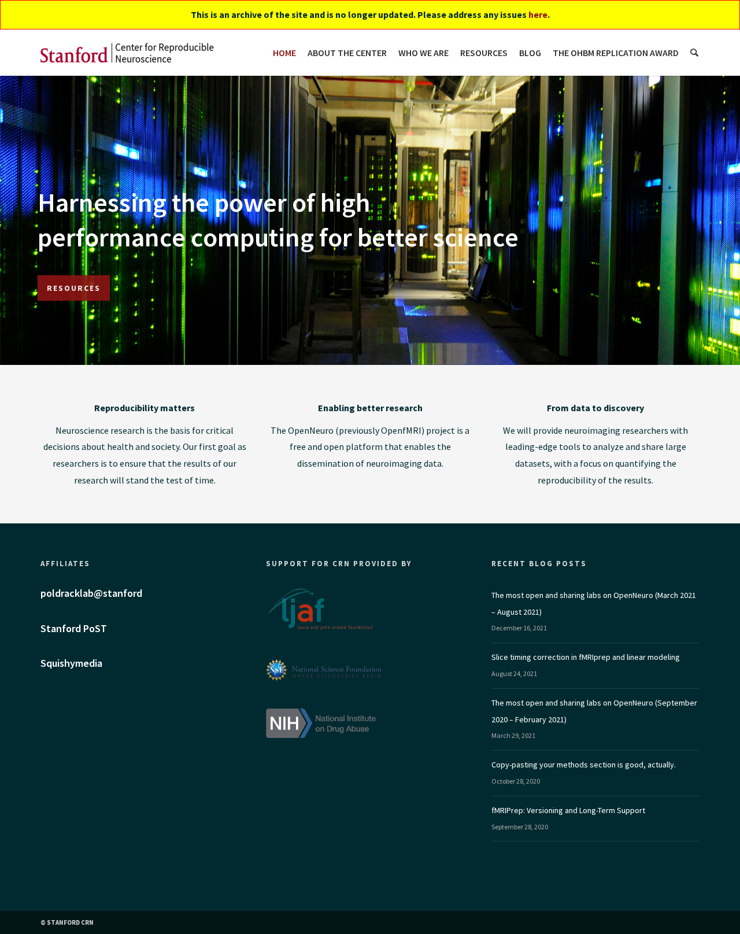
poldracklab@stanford (91, 593)
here (537, 14)
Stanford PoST (73, 628)
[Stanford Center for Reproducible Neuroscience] (127, 52)
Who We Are (423, 52)
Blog (530, 52)
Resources (484, 52)
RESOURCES (74, 288)
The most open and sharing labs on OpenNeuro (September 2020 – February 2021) (594, 711)
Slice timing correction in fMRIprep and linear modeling (585, 657)
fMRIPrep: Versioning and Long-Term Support (568, 810)
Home (284, 52)
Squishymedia (71, 663)
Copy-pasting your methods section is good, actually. (583, 764)
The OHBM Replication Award (616, 52)
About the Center (347, 52)
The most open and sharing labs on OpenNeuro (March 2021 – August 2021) (593, 603)
